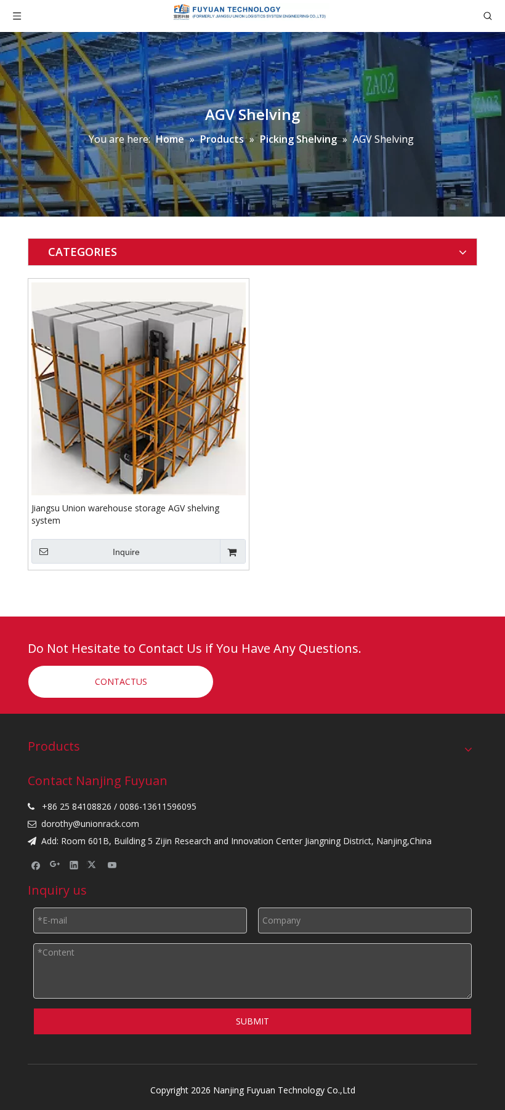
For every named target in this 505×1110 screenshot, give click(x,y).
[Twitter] (93, 864)
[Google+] (55, 864)
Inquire (126, 552)
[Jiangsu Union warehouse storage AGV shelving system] (138, 388)
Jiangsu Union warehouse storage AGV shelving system (125, 514)
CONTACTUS (121, 681)
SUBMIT (252, 1021)
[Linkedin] (74, 864)
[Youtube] (112, 864)
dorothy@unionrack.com (90, 823)
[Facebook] (36, 864)
